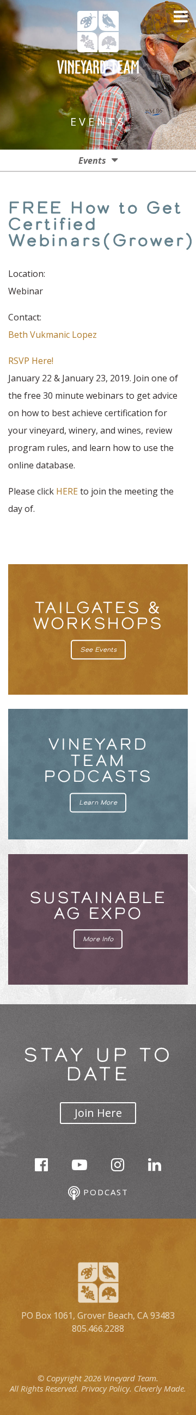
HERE (68, 491)
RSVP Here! (30, 361)
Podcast (104, 1192)
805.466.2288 (98, 1328)
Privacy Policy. (106, 1388)
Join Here (98, 1112)
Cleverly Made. (160, 1388)
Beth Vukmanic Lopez (52, 335)
